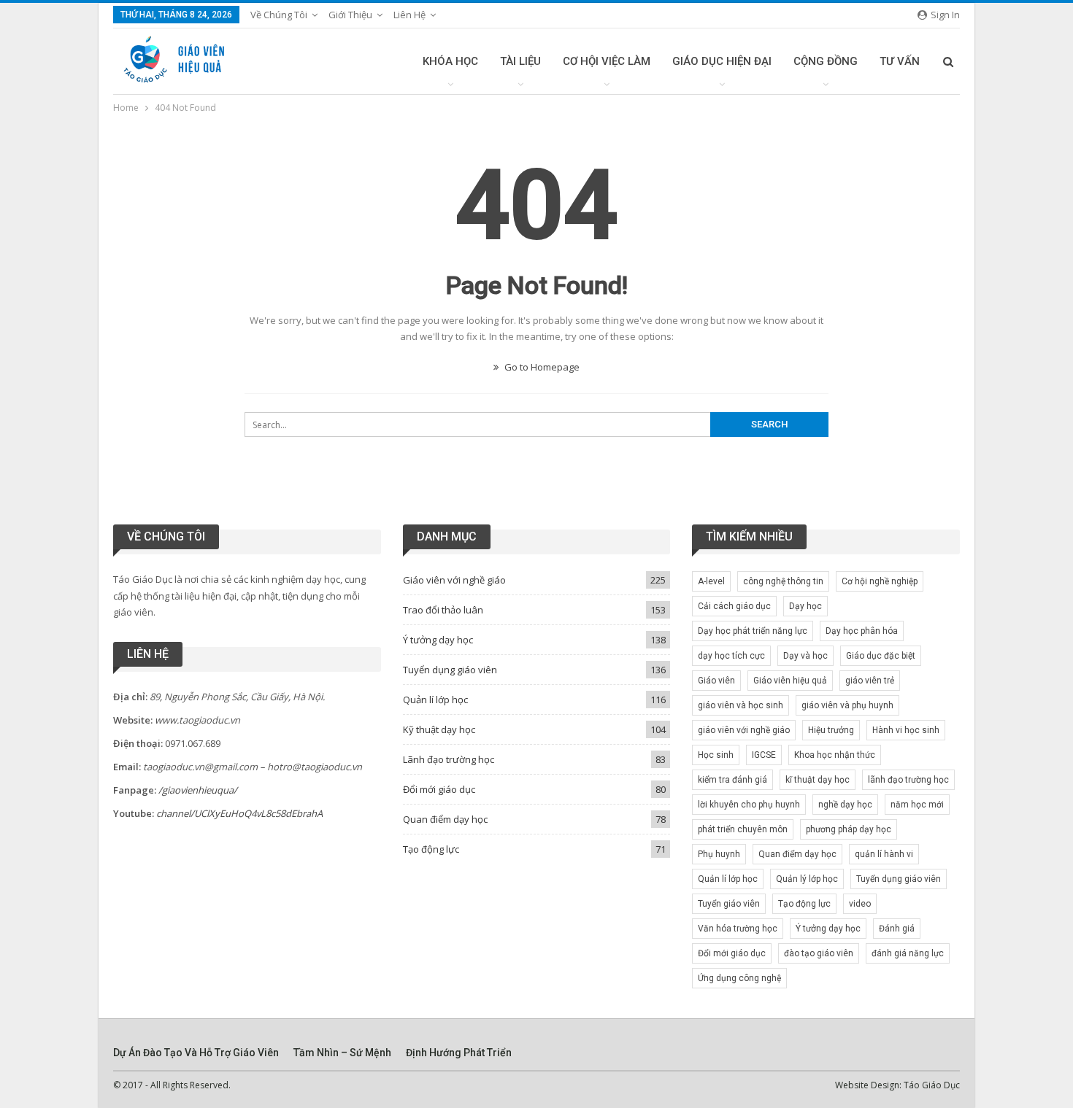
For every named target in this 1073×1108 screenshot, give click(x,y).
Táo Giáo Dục (932, 1085)
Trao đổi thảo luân (443, 609)
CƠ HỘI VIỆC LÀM (606, 61)
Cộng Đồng (825, 61)
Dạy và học (805, 656)
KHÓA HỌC (450, 61)
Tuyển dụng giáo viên (450, 669)
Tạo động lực (431, 849)
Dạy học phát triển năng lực (752, 631)
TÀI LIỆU (520, 61)
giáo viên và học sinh (740, 705)
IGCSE (764, 755)
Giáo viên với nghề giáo (454, 579)
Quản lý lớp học (807, 879)
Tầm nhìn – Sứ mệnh (342, 1052)
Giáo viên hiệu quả (790, 680)
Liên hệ (409, 14)
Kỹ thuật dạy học (439, 729)
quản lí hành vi (884, 854)
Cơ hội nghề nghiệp (880, 581)
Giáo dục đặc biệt (880, 656)
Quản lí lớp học (435, 699)
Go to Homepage (541, 366)
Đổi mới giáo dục (439, 789)
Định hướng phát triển (459, 1052)
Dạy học (805, 606)
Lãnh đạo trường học (448, 759)
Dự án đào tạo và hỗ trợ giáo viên (196, 1052)
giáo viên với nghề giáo (744, 730)
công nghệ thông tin (783, 581)
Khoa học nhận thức (834, 755)
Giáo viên (716, 680)
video (860, 904)
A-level (711, 581)
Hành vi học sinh (905, 730)
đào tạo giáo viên (818, 953)
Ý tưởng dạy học (438, 639)
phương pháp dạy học (848, 829)
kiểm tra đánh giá (732, 780)
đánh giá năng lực (908, 953)
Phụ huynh (719, 854)
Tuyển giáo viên (729, 904)
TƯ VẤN (900, 61)
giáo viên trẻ (869, 680)
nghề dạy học (845, 804)
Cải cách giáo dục (734, 606)
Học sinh (716, 755)
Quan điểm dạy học (445, 819)
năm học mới (917, 804)
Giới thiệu (350, 14)
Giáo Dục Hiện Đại (722, 61)
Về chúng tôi (278, 14)
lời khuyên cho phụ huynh (749, 804)
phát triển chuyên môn (743, 829)
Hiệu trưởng (831, 730)
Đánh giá (897, 928)
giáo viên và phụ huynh (847, 705)
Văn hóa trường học (737, 928)
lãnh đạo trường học (908, 780)
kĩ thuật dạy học (817, 780)
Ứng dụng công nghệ (739, 978)
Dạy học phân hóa (862, 631)
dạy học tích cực (731, 656)
